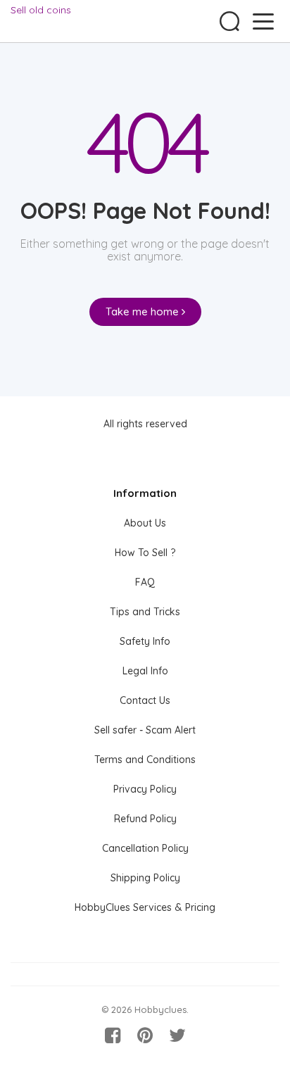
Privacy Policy (145, 789)
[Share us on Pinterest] (145, 1035)
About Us (145, 523)
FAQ (145, 582)
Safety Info (145, 641)
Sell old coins (41, 10)
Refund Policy (145, 818)
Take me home (144, 311)
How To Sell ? (145, 552)
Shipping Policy (145, 877)
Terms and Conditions (145, 759)
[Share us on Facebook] (112, 1035)
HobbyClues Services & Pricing (145, 907)
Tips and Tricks (145, 611)
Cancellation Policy (145, 848)
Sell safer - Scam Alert (145, 730)
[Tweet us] (177, 1035)
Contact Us (145, 700)
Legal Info (145, 671)
